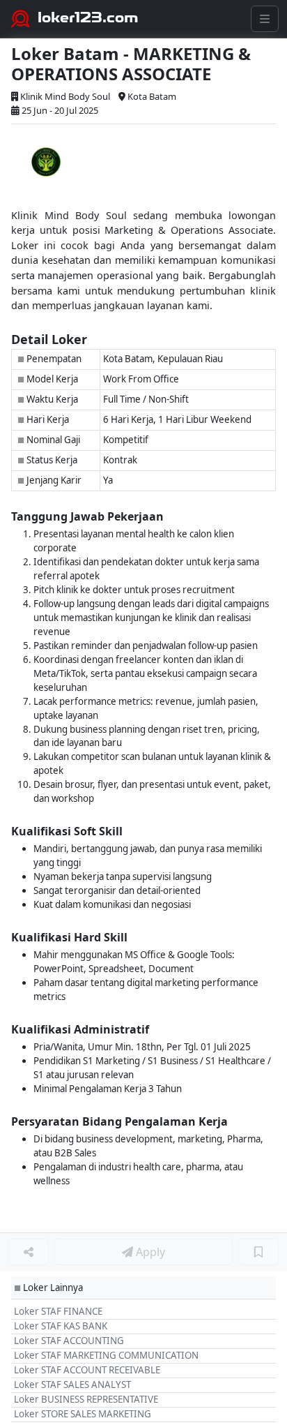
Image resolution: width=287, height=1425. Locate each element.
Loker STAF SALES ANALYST (72, 1384)
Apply (149, 1252)
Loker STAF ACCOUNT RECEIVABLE (87, 1370)
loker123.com (88, 17)
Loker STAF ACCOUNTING (69, 1340)
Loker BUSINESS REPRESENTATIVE (86, 1399)
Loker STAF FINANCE (58, 1311)
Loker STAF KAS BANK (60, 1326)
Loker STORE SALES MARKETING (82, 1414)
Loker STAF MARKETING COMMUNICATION (106, 1355)
